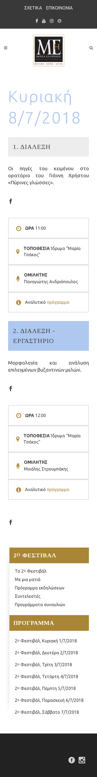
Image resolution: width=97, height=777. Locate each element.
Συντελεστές (27, 596)
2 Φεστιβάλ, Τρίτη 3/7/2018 (43, 664)
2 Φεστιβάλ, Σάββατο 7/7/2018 (47, 712)
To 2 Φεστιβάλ (30, 571)
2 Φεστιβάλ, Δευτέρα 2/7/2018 (46, 652)
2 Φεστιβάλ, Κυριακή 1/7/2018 (46, 640)
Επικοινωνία (59, 7)
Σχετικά (33, 7)
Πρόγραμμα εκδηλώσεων (39, 587)
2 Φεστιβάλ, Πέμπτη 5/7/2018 (45, 688)
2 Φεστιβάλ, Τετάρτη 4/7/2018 (46, 676)
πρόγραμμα (58, 302)
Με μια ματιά (27, 579)
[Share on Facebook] (10, 200)
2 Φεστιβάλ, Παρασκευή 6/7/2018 (49, 700)
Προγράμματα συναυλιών (40, 604)
